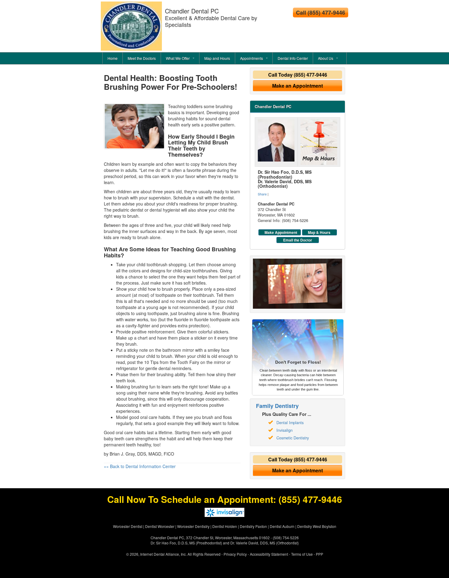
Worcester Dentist (127, 526)
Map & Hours (319, 232)
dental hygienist (165, 210)
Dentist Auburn (282, 526)
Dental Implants (290, 422)
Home (113, 58)
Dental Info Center (293, 58)
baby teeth (114, 438)
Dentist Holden (224, 526)
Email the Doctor (297, 240)
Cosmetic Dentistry (292, 438)
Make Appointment (281, 232)
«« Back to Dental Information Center (140, 466)
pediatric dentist (128, 210)
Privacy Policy (235, 554)
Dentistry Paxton (253, 526)
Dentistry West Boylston (316, 526)
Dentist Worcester (159, 526)
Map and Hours (217, 58)
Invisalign (284, 430)
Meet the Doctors (142, 58)
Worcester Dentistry (193, 526)
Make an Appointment (297, 85)
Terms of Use (302, 554)
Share (262, 193)
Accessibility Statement (269, 554)
